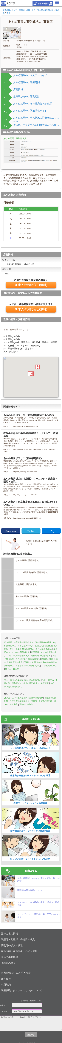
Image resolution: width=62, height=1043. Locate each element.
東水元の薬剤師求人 (13, 686)
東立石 (51, 680)
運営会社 (6, 978)
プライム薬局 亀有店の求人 (22, 649)
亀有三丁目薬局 (12, 669)
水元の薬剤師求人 (33, 680)
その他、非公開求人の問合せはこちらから (36, 124)
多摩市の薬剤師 (46, 701)
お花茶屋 (45, 683)
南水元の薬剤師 (17, 680)
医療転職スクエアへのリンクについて (21, 990)
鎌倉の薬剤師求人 (31, 683)
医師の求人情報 (9, 933)
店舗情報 (18, 89)
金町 (52, 683)
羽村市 (34, 701)
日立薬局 (8, 642)
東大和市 (14, 704)
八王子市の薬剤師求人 (20, 701)
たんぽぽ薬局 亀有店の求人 (28, 659)
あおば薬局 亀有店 (44, 649)
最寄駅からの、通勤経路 (26, 96)
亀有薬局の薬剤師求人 (41, 655)
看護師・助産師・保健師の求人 (18, 939)
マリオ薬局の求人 (49, 665)
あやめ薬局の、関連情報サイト (30, 110)
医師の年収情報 (9, 957)
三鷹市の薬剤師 (36, 698)
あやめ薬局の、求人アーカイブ (30, 75)
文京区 (7, 698)
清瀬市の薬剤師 (26, 704)
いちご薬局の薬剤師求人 (19, 655)
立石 (6, 680)
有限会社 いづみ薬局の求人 (28, 665)
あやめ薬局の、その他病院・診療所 (32, 103)
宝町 (44, 680)
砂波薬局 (35, 652)
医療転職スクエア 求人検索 (16, 972)
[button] (30, 373)
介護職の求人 (8, 963)
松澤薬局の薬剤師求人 (24, 642)
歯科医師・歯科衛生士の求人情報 (19, 951)
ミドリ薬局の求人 (26, 646)
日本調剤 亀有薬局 (43, 642)
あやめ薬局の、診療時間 (26, 82)
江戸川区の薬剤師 (20, 698)
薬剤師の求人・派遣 (12, 945)
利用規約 (6, 984)
